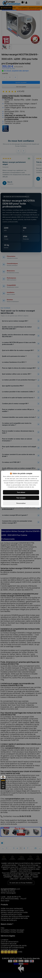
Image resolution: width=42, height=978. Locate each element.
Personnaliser (21, 503)
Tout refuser (21, 492)
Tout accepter (21, 498)
